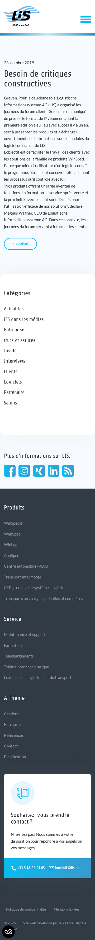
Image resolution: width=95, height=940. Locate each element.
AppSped (11, 555)
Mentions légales (66, 909)
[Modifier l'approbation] (8, 931)
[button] (86, 18)
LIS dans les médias (24, 319)
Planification (15, 756)
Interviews (14, 361)
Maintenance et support (25, 634)
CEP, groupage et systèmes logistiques (37, 587)
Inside (10, 350)
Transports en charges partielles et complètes (43, 598)
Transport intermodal (22, 577)
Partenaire (14, 392)
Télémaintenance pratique (26, 666)
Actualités (14, 308)
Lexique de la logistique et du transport (38, 677)
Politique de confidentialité (26, 909)
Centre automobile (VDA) (26, 566)
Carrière (11, 713)
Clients (10, 371)
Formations (13, 645)
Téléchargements (19, 656)
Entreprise (14, 329)
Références (14, 735)
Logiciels (13, 382)
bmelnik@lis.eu (67, 868)
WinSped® (13, 523)
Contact (11, 745)
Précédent (20, 243)
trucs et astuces (19, 340)
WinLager (12, 544)
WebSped (12, 534)
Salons (10, 403)
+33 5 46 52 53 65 (31, 868)
